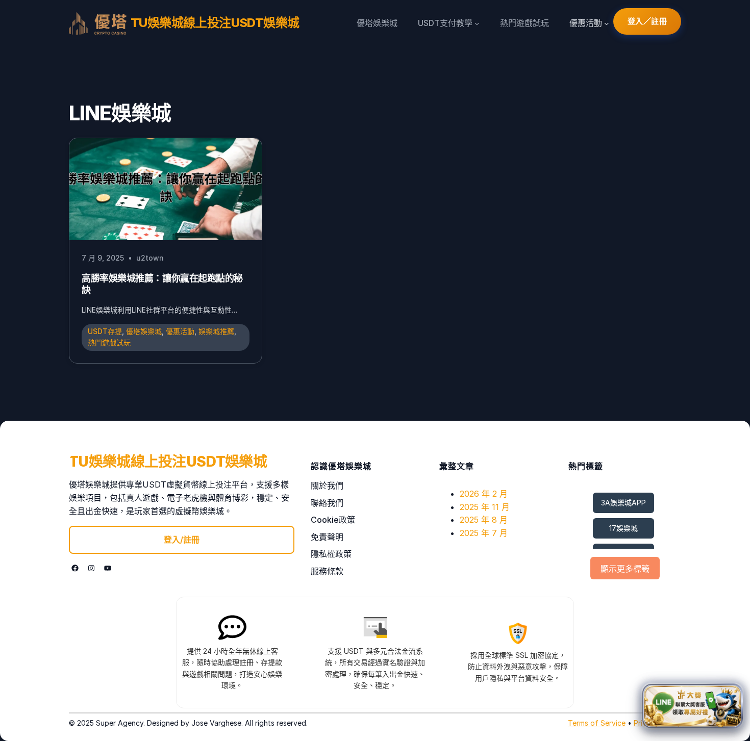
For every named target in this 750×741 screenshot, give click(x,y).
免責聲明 (327, 537)
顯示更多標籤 (625, 569)
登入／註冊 (647, 21)
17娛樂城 (623, 528)
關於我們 (327, 485)
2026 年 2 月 (484, 494)
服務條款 (327, 571)
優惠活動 (180, 331)
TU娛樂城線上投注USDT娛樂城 (215, 22)
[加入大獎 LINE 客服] (692, 704)
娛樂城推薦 (216, 331)
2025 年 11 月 (485, 507)
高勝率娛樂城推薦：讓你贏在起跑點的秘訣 (162, 284)
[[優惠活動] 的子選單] (606, 23)
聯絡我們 (327, 503)
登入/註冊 (181, 539)
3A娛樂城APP (623, 502)
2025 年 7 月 (484, 533)
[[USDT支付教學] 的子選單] (477, 23)
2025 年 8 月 (484, 520)
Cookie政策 (333, 520)
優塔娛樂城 (144, 331)
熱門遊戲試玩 (109, 342)
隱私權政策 (331, 554)
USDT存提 (105, 331)
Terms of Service (597, 723)
